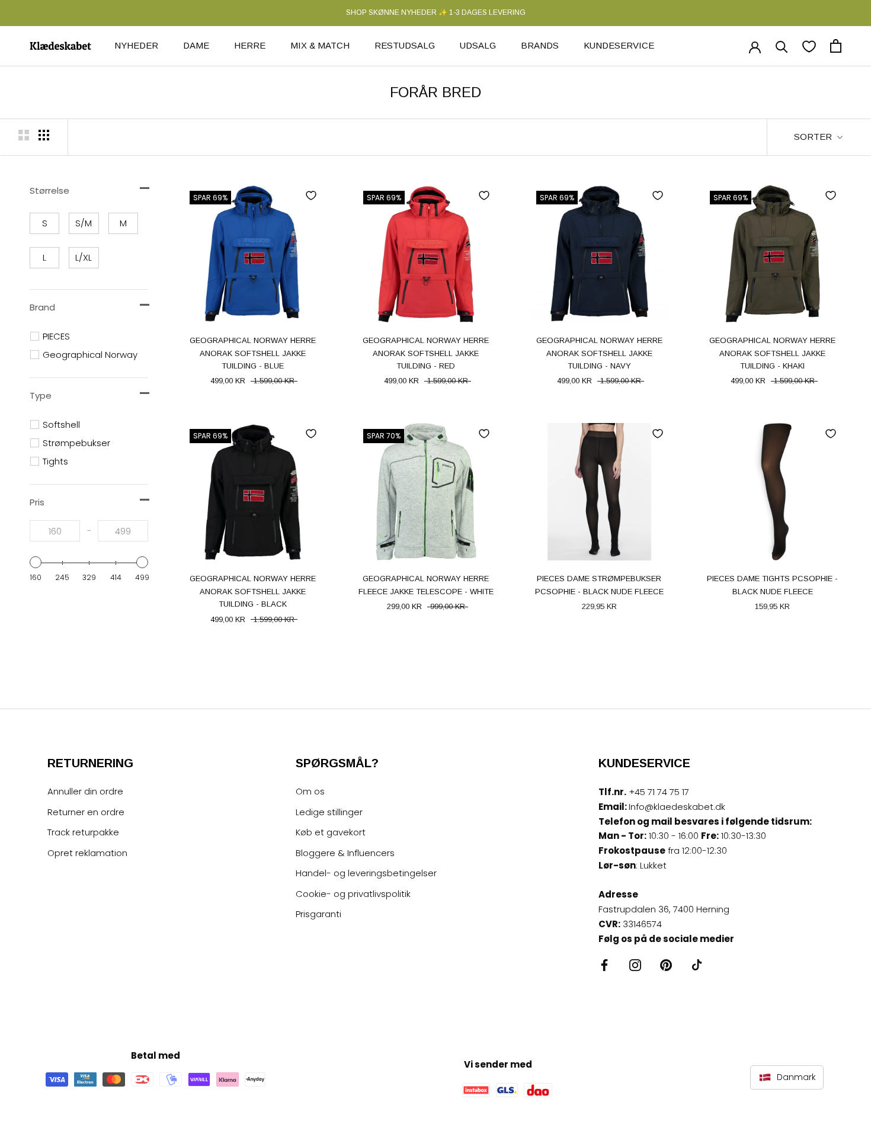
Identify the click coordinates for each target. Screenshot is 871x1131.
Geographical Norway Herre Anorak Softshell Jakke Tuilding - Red (426, 353)
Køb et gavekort (331, 832)
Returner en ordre (85, 812)
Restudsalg (404, 45)
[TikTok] (697, 964)
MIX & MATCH (320, 45)
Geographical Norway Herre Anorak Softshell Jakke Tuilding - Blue (253, 353)
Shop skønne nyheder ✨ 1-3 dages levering (436, 12)
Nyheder (136, 45)
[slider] (35, 562)
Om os (310, 791)
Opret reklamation (87, 853)
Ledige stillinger (329, 812)
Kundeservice (619, 45)
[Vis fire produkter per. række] (44, 135)
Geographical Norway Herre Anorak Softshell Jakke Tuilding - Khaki (772, 353)
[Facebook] (604, 964)
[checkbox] (44, 223)
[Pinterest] (666, 964)
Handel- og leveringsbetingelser (366, 873)
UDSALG (478, 45)
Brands (540, 45)
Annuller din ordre (85, 791)
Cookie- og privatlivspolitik (353, 894)
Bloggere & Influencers (345, 853)
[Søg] (782, 46)
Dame (196, 45)
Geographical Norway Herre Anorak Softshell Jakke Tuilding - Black (253, 591)
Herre (249, 45)
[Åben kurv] (835, 46)
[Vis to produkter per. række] (23, 135)
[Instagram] (635, 964)
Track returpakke (83, 832)
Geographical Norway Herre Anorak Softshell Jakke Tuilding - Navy (599, 353)
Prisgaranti (318, 914)
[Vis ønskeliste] (809, 46)
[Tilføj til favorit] (311, 195)
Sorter (814, 137)
